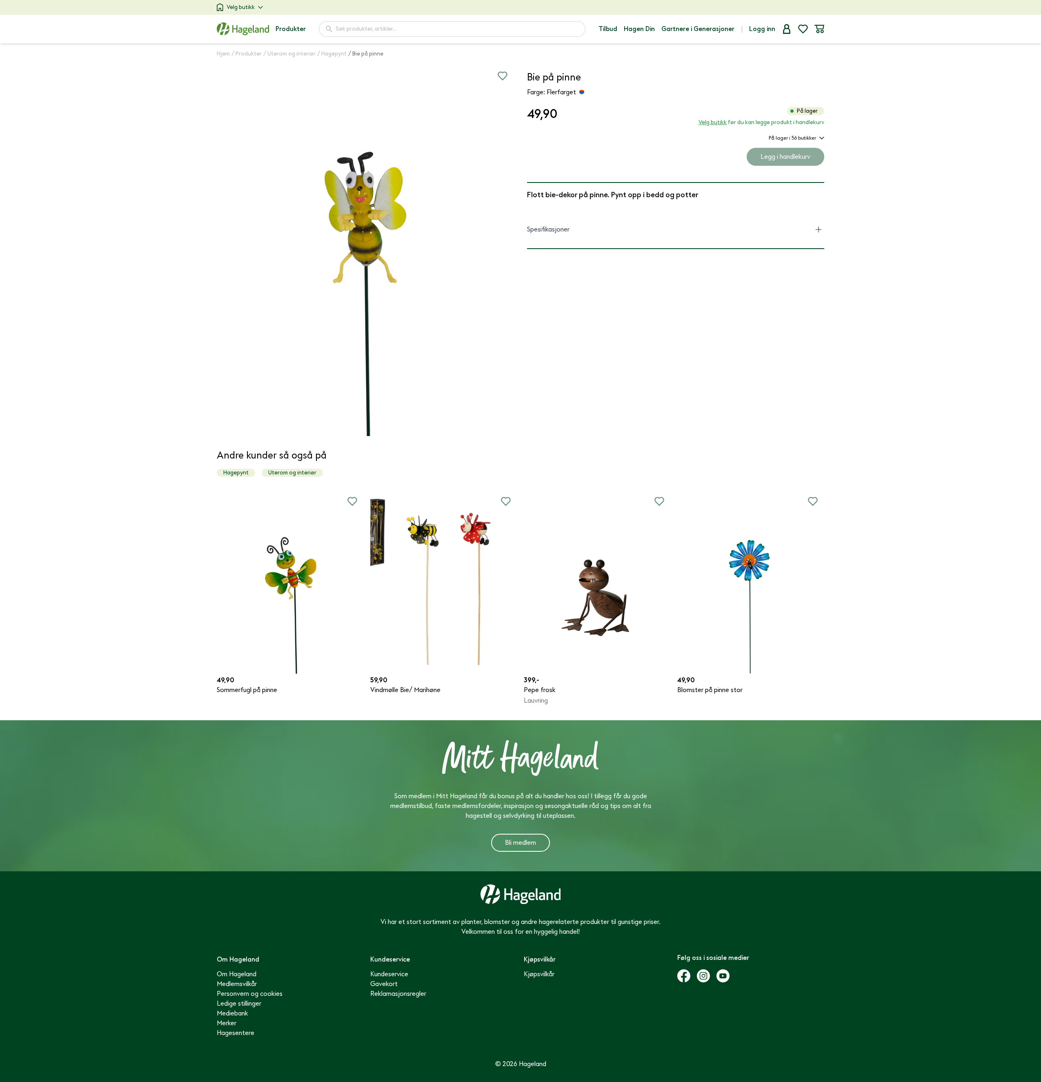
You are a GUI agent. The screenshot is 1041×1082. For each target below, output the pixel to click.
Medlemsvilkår (237, 984)
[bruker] (787, 29)
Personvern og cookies (249, 993)
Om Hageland (236, 974)
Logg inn (762, 28)
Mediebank (232, 1013)
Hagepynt (236, 472)
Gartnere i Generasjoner (697, 28)
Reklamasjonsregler (398, 993)
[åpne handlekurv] (819, 29)
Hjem (223, 54)
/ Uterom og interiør (289, 54)
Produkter (291, 28)
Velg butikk (241, 7)
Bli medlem (520, 842)
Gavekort (384, 984)
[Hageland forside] (243, 28)
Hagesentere (235, 1033)
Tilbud (607, 28)
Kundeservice (389, 974)
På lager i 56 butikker (792, 138)
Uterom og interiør (292, 472)
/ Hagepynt (332, 54)
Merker (226, 1023)
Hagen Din (639, 28)
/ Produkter (246, 54)
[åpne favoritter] (803, 29)
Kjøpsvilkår (539, 974)
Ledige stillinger (239, 1003)
